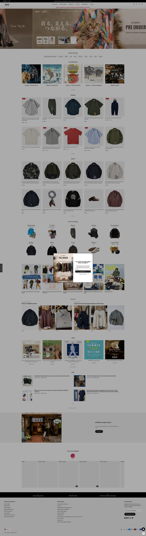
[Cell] (91, 254)
